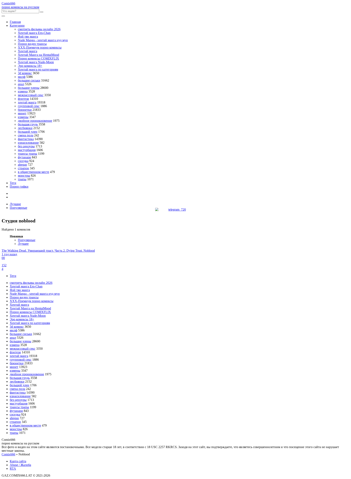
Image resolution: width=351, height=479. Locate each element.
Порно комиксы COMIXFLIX (38, 58)
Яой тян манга (28, 36)
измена (23, 91)
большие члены (28, 87)
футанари (24, 157)
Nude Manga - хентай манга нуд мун (43, 40)
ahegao (22, 164)
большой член (27, 131)
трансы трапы (27, 153)
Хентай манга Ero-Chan (34, 33)
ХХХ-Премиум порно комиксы (40, 47)
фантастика (26, 139)
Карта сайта (18, 461)
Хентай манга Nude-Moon (36, 62)
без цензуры (26, 146)
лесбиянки (25, 128)
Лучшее (23, 243)
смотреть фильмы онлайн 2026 (39, 29)
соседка (23, 161)
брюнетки (25, 109)
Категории (17, 25)
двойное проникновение (35, 120)
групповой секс (29, 106)
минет (22, 113)
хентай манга (27, 102)
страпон (23, 168)
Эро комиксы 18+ (30, 65)
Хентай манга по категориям (38, 69)
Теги (13, 183)
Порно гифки (19, 186)
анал (21, 84)
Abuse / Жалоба (20, 465)
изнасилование (28, 142)
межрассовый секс (30, 95)
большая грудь (28, 124)
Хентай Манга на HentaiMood (38, 55)
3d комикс (25, 73)
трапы (22, 179)
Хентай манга (27, 51)
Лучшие (15, 204)
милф (21, 76)
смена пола (25, 135)
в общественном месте (33, 172)
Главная (15, 22)
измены (23, 117)
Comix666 (8, 454)
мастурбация (27, 150)
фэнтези (23, 98)
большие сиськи (29, 80)
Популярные (18, 207)
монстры (24, 175)
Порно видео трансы (32, 44)
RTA (13, 468)
